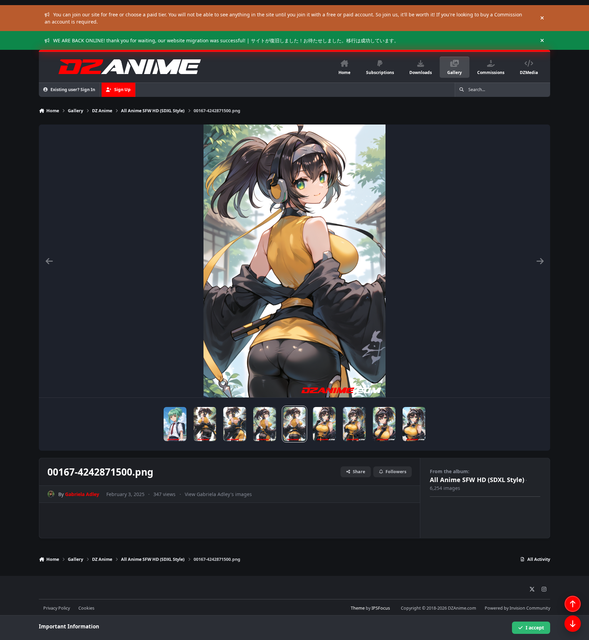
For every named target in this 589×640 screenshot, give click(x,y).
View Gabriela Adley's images (218, 494)
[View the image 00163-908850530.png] (414, 424)
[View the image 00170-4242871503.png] (205, 424)
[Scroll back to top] (572, 604)
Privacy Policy (56, 608)
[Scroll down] (572, 623)
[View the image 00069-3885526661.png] (175, 424)
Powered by (517, 608)
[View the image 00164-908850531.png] (384, 424)
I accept (535, 627)
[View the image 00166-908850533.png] (324, 424)
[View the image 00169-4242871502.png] (234, 424)
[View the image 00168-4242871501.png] (264, 424)
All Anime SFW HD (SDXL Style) (477, 480)
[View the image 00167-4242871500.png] (294, 424)
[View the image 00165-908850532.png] (354, 424)
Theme (358, 608)
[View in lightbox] (294, 261)
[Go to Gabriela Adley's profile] (51, 494)
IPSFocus (381, 608)
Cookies (86, 608)
